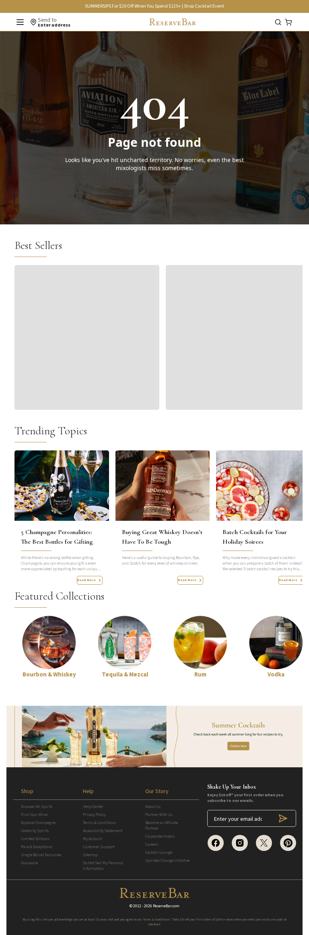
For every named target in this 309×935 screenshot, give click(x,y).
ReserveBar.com (166, 906)
